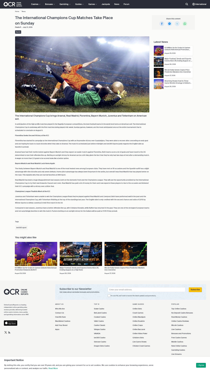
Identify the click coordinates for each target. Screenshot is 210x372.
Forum (126, 4)
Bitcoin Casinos (177, 325)
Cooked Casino (100, 317)
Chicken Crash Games (141, 346)
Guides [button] (78, 4)
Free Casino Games (179, 338)
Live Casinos (176, 329)
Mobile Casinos (177, 342)
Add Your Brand (61, 325)
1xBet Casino (99, 321)
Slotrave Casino (100, 342)
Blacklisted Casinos (62, 321)
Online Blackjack (139, 317)
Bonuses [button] (49, 4)
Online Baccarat (139, 329)
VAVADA (97, 333)
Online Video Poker (140, 333)
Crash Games (138, 313)
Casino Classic (99, 325)
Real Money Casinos (179, 317)
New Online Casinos (179, 346)
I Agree (201, 365)
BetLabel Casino (100, 313)
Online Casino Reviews (180, 321)
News (116, 4)
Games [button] (91, 4)
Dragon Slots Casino (102, 346)
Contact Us (59, 313)
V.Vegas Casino (99, 329)
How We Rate (60, 317)
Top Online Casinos (178, 309)
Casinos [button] (35, 4)
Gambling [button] (64, 4)
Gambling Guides (178, 350)
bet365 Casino (99, 338)
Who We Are (60, 309)
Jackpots (106, 4)
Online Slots (137, 309)
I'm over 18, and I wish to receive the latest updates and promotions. (133, 296)
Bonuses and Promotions (181, 333)
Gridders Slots (138, 338)
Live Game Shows (139, 342)
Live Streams (176, 354)
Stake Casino (99, 309)
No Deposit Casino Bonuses (182, 313)
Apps (57, 329)
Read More (53, 368)
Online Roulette (139, 321)
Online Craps (138, 325)
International (200, 4)
